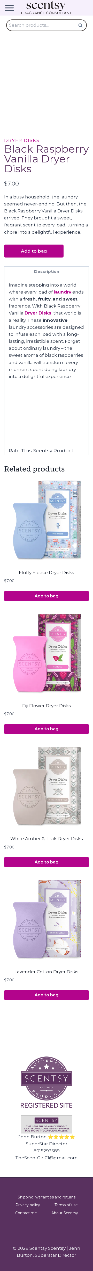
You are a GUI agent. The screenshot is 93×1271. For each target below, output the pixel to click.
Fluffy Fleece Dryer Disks (46, 572)
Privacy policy (28, 1205)
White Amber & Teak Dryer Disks (46, 838)
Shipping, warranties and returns (46, 1197)
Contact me (26, 1213)
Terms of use (66, 1205)
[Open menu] (11, 8)
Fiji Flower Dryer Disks (46, 705)
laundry (62, 292)
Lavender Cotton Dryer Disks (46, 971)
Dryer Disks (22, 140)
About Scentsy (64, 1213)
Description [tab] (46, 271)
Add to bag (34, 251)
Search (82, 25)
